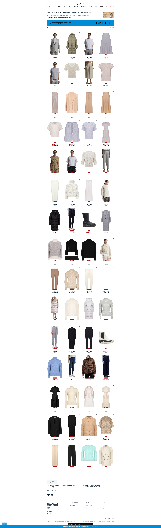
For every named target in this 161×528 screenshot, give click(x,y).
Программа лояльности (74, 500)
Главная (48, 9)
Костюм (72, 264)
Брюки (55, 117)
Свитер (106, 205)
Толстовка (106, 264)
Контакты (104, 508)
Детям (57, 3)
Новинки (48, 6)
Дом (60, 3)
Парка (89, 411)
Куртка (106, 440)
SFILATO (90, 6)
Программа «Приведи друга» (74, 502)
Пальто (72, 352)
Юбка (106, 58)
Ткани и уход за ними (89, 508)
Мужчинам (53, 3)
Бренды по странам (89, 510)
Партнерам (71, 507)
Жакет (55, 58)
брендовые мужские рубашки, (58, 523)
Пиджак (55, 440)
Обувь (65, 6)
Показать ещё (80, 474)
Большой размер (83, 6)
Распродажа (112, 6)
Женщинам (49, 3)
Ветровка (72, 205)
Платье (106, 146)
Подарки (101, 6)
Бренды (54, 6)
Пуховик (72, 58)
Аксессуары (76, 6)
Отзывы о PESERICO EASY (51, 490)
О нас (104, 500)
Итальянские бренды (89, 511)
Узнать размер (88, 507)
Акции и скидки (72, 505)
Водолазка (71, 411)
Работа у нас (105, 507)
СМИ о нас (105, 502)
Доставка (88, 502)
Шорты (72, 146)
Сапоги (106, 352)
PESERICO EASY (55, 57)
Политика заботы (106, 510)
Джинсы (89, 293)
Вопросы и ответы (89, 505)
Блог (106, 6)
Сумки (70, 6)
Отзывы (104, 505)
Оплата (87, 500)
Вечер (96, 6)
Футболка (89, 58)
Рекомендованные (110, 29)
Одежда (59, 6)
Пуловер (55, 146)
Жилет (106, 293)
